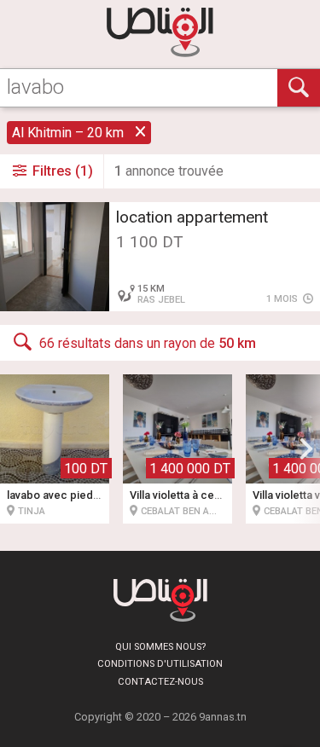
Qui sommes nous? (160, 646)
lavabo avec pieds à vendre (76, 495)
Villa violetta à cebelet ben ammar (215, 495)
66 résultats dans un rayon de (147, 343)
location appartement (192, 217)
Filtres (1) (61, 171)
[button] (306, 448)
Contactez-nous (160, 681)
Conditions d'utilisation (160, 663)
